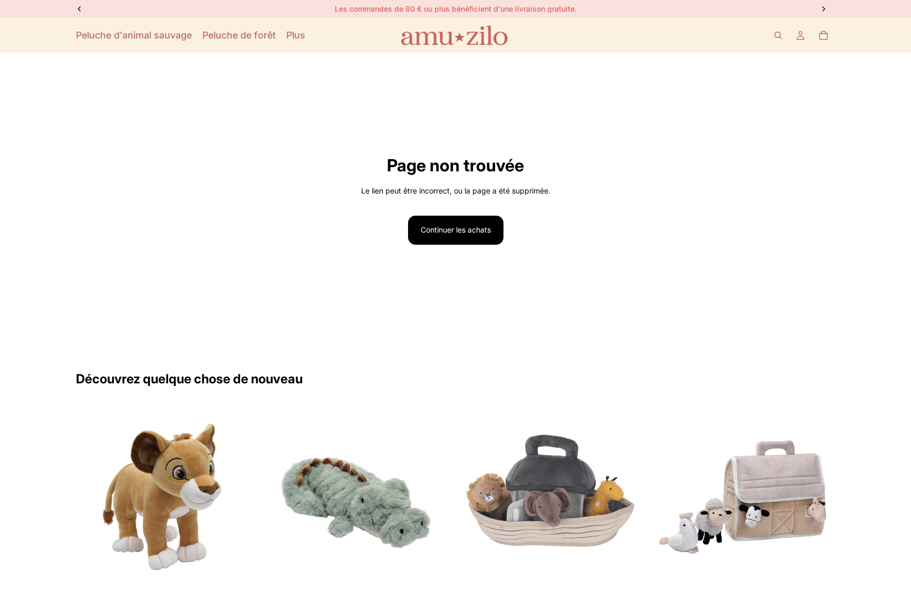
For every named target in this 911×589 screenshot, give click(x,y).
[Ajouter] (244, 573)
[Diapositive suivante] (245, 496)
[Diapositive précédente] (92, 496)
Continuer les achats (456, 229)
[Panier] (823, 35)
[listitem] (296, 35)
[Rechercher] (778, 35)
